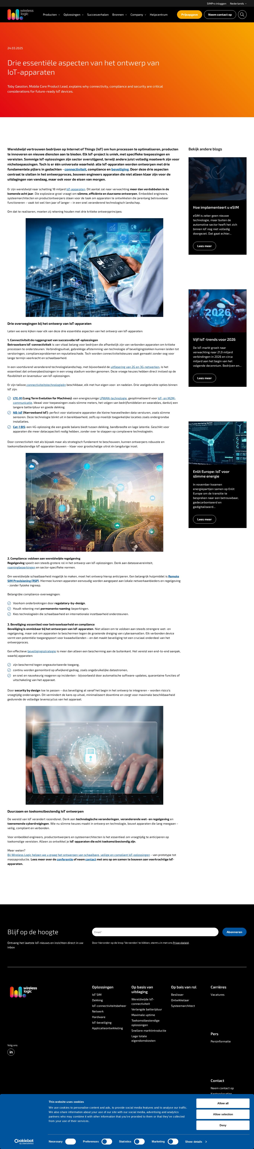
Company (137, 14)
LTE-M (17, 398)
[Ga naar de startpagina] (23, 992)
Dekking (97, 1000)
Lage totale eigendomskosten (143, 1038)
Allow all (223, 1103)
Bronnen (118, 14)
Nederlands (237, 3)
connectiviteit (75, 169)
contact (90, 859)
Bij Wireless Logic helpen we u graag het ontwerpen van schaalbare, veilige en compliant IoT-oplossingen (78, 854)
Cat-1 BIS (19, 427)
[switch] (107, 1142)
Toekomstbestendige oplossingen (145, 1023)
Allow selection (223, 1114)
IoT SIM (97, 994)
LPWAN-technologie (113, 398)
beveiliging (120, 169)
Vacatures (217, 994)
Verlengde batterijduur (146, 1009)
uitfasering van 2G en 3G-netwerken (135, 367)
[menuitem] (216, 3)
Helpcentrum (159, 14)
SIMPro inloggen (216, 3)
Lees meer (204, 246)
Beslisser (177, 994)
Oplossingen (72, 14)
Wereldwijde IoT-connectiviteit (142, 1001)
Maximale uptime (143, 1015)
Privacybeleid (181, 942)
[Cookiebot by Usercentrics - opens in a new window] (24, 1142)
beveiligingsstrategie (42, 651)
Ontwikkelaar (180, 1000)
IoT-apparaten (75, 189)
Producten (50, 14)
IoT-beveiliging (102, 1022)
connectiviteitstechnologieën (46, 384)
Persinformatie (221, 1041)
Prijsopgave (189, 14)
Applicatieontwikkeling (107, 1028)
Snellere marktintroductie (148, 1030)
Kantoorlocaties (221, 1093)
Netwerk (98, 1011)
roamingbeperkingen (21, 567)
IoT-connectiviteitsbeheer (109, 1005)
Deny (223, 1125)
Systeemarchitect (183, 1005)
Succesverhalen (98, 14)
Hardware (98, 1017)
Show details (193, 1141)
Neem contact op (220, 14)
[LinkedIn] (11, 1052)
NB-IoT (17, 412)
